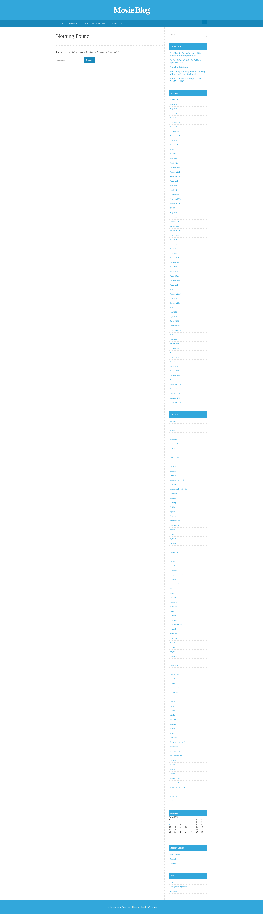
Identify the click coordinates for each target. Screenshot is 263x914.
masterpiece (174, 620)
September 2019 (175, 303)
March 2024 (174, 190)
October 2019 (174, 299)
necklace (172, 643)
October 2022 (174, 235)
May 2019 (173, 312)
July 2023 (173, 208)
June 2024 (173, 186)
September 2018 (175, 330)
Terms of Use (118, 23)
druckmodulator (175, 521)
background (174, 444)
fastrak (172, 557)
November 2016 (175, 380)
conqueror (173, 498)
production (173, 670)
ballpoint (173, 448)
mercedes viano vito (176, 625)
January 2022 (174, 258)
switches (173, 729)
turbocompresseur (176, 756)
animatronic (174, 435)
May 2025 (173, 158)
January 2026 (174, 127)
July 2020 (173, 289)
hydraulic (173, 579)
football (172, 561)
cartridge (173, 475)
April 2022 (173, 244)
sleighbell (173, 719)
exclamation (174, 552)
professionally (174, 674)
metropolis (173, 629)
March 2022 (174, 249)
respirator (173, 697)
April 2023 (173, 217)
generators (173, 566)
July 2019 (173, 308)
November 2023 (175, 199)
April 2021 (173, 267)
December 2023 (175, 195)
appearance (173, 439)
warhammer (174, 796)
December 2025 (175, 131)
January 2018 (174, 344)
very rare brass (175, 778)
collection (173, 484)
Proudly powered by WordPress (118, 907)
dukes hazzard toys (176, 525)
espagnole (173, 543)
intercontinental (175, 584)
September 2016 (175, 384)
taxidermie (173, 738)
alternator (173, 421)
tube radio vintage (175, 751)
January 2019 (174, 321)
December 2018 (175, 326)
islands (172, 588)
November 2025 (175, 136)
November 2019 (175, 294)
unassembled (174, 760)
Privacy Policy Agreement (94, 23)
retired (172, 706)
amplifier (173, 430)
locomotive (173, 607)
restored (172, 701)
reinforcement (174, 688)
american (173, 426)
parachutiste (174, 656)
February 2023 (175, 222)
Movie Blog (132, 10)
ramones (172, 683)
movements (173, 638)
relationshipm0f (175, 855)
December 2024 (175, 167)
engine (172, 534)
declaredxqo (174, 864)
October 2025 (174, 140)
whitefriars (173, 801)
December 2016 (175, 375)
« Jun (171, 837)
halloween (173, 570)
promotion (173, 679)
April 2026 (173, 113)
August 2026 (174, 100)
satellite (172, 715)
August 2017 (174, 362)
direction (173, 516)
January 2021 (174, 276)
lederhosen (173, 602)
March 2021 (174, 271)
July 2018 (173, 335)
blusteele (173, 462)
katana (172, 593)
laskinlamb (173, 597)
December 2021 (175, 262)
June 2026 (173, 104)
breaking (173, 471)
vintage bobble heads (177, 783)
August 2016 (174, 389)
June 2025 (173, 154)
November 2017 (175, 353)
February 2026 (175, 122)
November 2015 (175, 402)
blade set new (174, 457)
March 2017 (174, 366)
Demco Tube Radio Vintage (179, 67)
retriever (172, 710)
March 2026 (174, 118)
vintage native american (177, 787)
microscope (173, 634)
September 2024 (175, 176)
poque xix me (174, 665)
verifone (172, 774)
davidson (173, 507)
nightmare (173, 647)
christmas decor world (177, 480)
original (172, 652)
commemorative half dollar (178, 489)
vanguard (173, 769)
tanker (172, 733)
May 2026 (173, 109)
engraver (173, 539)
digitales (172, 512)
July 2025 (173, 149)
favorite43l (173, 859)
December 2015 (175, 398)
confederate (173, 494)
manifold (173, 616)
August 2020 (174, 285)
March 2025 (174, 163)
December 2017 (175, 348)
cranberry (173, 503)
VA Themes (152, 907)
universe (172, 765)
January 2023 (174, 226)
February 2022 (175, 253)
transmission (174, 747)
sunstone (173, 724)
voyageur (173, 792)
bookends (173, 466)
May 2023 (173, 213)
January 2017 (174, 371)
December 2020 (175, 280)
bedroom (173, 453)
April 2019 (173, 317)
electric (172, 530)
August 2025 (174, 145)
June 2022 (173, 240)
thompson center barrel (177, 742)
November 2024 (175, 172)
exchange (173, 548)
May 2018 (173, 339)
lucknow (173, 611)
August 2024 (174, 181)
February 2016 (175, 393)
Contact (73, 23)
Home (61, 23)
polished (172, 661)
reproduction (174, 692)
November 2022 (175, 231)
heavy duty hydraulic (177, 575)
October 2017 (174, 357)
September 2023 (175, 204)
